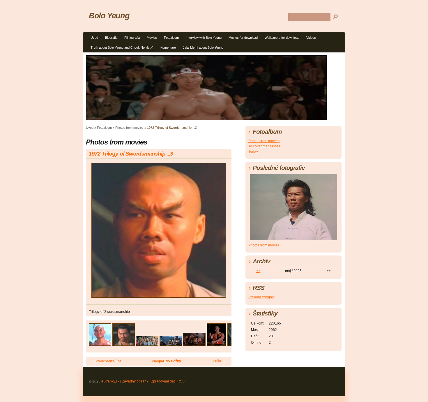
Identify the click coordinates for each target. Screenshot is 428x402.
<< (258, 271)
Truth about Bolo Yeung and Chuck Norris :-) (122, 47)
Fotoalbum (171, 37)
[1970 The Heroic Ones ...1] (100, 344)
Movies (152, 37)
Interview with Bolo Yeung (204, 37)
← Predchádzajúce (106, 361)
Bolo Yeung (109, 15)
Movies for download (243, 37)
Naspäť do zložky (166, 361)
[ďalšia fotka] (222, 233)
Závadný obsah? (135, 381)
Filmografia (132, 37)
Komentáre (168, 47)
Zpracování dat (163, 381)
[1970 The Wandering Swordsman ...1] (123, 344)
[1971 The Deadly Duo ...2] (171, 344)
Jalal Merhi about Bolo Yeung (203, 47)
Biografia (111, 37)
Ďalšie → (219, 361)
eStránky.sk (110, 381)
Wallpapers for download (282, 37)
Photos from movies (129, 127)
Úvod (94, 37)
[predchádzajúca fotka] (95, 233)
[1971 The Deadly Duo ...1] (147, 344)
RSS (181, 381)
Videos (311, 37)
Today (253, 151)
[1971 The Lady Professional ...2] (216, 344)
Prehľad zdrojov (261, 297)
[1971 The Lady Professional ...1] (194, 344)
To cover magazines (264, 146)
